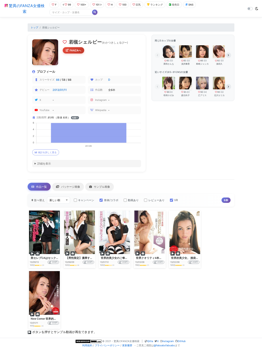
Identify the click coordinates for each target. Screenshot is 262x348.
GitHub (182, 341)
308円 (55, 262)
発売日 (175, 4)
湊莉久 (219, 64)
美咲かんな (168, 64)
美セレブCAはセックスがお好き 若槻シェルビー (60, 257)
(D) (171, 60)
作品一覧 (41, 186)
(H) (205, 92)
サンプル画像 (101, 186)
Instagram (168, 341)
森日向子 (185, 95)
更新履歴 (127, 345)
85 (168, 60)
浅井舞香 (185, 64)
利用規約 (87, 345)
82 (218, 60)
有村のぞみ (168, 95)
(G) (222, 92)
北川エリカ (219, 95)
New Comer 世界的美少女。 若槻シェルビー (57, 318)
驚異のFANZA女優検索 (26, 8)
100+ (83, 4)
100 (124, 4)
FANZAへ (75, 50)
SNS (190, 4)
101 (98, 4)
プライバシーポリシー (107, 345)
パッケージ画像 (70, 186)
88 (57, 79)
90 (201, 92)
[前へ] (157, 55)
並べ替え (39, 200)
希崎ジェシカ (202, 64)
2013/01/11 (60, 89)
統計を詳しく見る (47, 152)
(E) (171, 92)
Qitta (150, 341)
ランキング (156, 4)
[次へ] (228, 55)
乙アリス (202, 95)
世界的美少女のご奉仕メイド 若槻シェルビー (128, 257)
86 (201, 60)
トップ (34, 27)
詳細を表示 (44, 163)
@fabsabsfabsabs (164, 345)
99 (69, 4)
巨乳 (138, 4)
